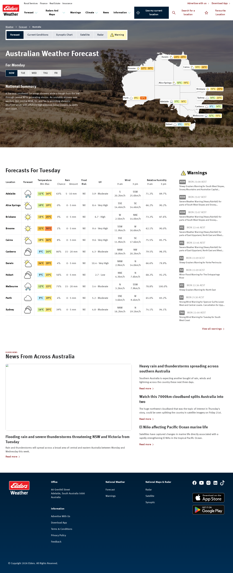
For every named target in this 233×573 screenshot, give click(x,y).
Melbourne (12, 286)
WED (34, 73)
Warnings (75, 12)
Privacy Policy (58, 535)
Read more (11, 457)
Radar (100, 35)
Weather (9, 27)
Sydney (10, 309)
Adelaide (10, 194)
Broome (10, 228)
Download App (59, 523)
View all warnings (212, 329)
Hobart (9, 275)
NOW (11, 73)
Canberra (11, 252)
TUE (23, 73)
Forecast (23, 27)
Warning (119, 35)
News (106, 12)
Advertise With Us (60, 516)
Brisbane (11, 217)
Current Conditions (37, 35)
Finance (43, 3)
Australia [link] (36, 27)
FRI (56, 73)
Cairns (9, 240)
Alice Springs (13, 205)
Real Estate (55, 3)
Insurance (67, 3)
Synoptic (150, 502)
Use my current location (154, 13)
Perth (9, 298)
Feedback (56, 542)
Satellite (85, 35)
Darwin (9, 263)
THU (45, 73)
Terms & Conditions (61, 529)
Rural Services (31, 3)
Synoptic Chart (64, 35)
